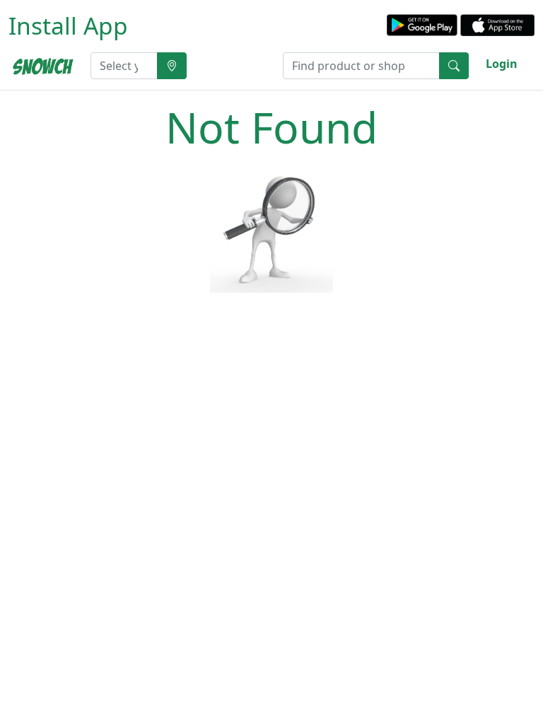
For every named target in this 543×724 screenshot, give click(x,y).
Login (502, 63)
